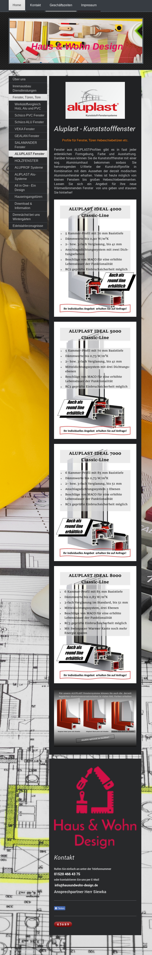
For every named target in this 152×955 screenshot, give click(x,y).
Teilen (61, 908)
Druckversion (20, 949)
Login (140, 949)
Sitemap (34, 949)
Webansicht (136, 953)
